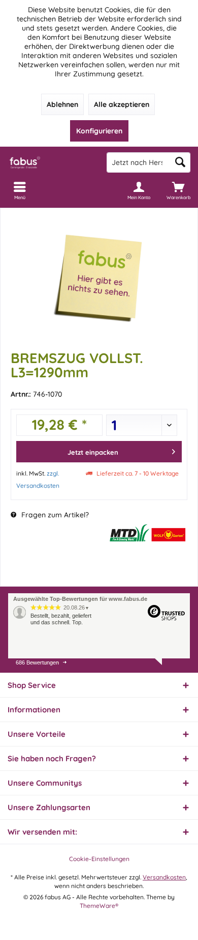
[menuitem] (178, 190)
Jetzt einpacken (93, 452)
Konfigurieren (99, 130)
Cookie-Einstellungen (99, 859)
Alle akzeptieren (121, 104)
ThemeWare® (99, 905)
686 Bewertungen (37, 662)
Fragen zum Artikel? (54, 514)
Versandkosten (164, 877)
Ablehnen (62, 104)
